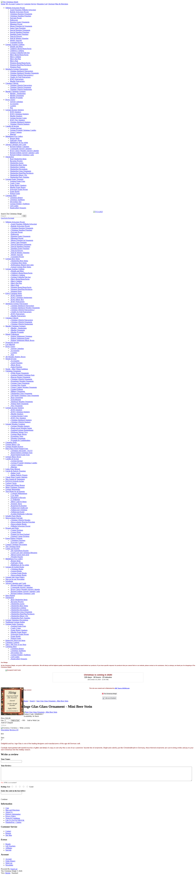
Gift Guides (14, 206)
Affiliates (8, 848)
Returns (8, 833)
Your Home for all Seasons (15, 491)
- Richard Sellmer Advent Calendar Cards (25, 591)
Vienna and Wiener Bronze (15, 485)
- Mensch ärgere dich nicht (19, 555)
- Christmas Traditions (18, 651)
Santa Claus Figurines (18, 28)
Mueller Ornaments (17, 96)
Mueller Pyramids (16, 98)
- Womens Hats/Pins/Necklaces (21, 289)
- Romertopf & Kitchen (18, 506)
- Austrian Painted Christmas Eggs (22, 375)
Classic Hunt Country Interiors (16, 477)
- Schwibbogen (15, 400)
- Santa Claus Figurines (18, 242)
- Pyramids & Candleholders (20, 440)
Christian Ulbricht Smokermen (21, 89)
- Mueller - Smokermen (18, 328)
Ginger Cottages (16, 132)
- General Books (16, 571)
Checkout (51, 4)
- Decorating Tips (16, 653)
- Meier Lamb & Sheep (18, 502)
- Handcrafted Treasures (18, 659)
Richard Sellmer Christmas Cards (22, 155)
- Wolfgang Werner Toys (19, 432)
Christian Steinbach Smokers (20, 122)
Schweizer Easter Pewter (19, 189)
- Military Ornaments (17, 391)
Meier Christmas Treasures (14, 487)
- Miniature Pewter (16, 238)
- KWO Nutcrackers (17, 302)
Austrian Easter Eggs (17, 181)
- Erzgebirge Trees (16, 436)
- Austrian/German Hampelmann (21, 430)
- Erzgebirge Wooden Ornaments (22, 381)
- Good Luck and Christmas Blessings (23, 553)
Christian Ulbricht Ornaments (20, 87)
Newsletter (9, 865)
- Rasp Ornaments (16, 397)
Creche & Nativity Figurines (15, 471)
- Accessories (14, 351)
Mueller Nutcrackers (17, 81)
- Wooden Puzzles (16, 557)
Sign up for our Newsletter (14, 579)
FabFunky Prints (16, 140)
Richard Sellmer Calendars (19, 147)
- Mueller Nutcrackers (18, 316)
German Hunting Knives (14, 446)
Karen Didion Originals (13, 538)
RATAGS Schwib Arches (14, 481)
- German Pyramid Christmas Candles (23, 463)
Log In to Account (7, 218)
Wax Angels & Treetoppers (15, 479)
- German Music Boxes (18, 434)
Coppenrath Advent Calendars (21, 149)
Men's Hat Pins (15, 59)
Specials (8, 850)
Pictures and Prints (12, 528)
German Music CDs (12, 444)
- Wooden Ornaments (17, 438)
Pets (11, 108)
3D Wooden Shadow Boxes (15, 357)
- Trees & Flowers (16, 251)
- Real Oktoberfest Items (18, 600)
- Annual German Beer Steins (20, 267)
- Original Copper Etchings (19, 536)
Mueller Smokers (16, 116)
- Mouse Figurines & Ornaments (21, 240)
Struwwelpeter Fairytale (14, 518)
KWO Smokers (15, 112)
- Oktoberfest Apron (17, 604)
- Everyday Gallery (17, 542)
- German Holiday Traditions (20, 655)
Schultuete (9, 581)
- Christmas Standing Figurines (21, 230)
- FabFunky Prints (16, 563)
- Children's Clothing (17, 275)
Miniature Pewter (16, 24)
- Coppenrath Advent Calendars (21, 587)
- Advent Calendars (17, 349)
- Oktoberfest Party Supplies (20, 618)
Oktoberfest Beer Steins (18, 165)
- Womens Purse (16, 291)
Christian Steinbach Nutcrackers (21, 71)
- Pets (12, 355)
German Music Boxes (13, 457)
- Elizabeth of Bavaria (18, 498)
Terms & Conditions (12, 818)
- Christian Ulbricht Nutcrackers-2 (22, 310)
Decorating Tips (15, 202)
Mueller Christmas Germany (15, 91)
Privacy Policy (10, 816)
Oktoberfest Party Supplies (19, 177)
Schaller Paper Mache (13, 516)
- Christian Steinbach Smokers (21, 420)
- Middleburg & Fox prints (19, 565)
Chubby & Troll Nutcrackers (20, 77)
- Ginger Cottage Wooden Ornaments (23, 387)
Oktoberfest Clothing (17, 167)
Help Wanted (10, 595)
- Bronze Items (15, 561)
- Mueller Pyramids (17, 332)
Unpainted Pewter (16, 42)
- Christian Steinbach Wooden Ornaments (25, 308)
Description (5, 730)
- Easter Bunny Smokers (18, 630)
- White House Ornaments (19, 373)
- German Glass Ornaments (19, 383)
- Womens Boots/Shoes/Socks (20, 287)
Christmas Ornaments (13, 371)
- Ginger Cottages (16, 465)
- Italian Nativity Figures (18, 475)
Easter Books (15, 191)
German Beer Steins (12, 259)
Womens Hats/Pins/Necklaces (20, 65)
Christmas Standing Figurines (20, 16)
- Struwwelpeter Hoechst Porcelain (22, 522)
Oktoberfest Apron (16, 163)
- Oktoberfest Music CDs (19, 616)
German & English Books (14, 567)
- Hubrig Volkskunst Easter (19, 338)
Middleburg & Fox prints (19, 142)
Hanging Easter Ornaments (19, 22)
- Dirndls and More (17, 271)
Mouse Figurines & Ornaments (21, 26)
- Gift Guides (14, 657)
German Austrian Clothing (14, 44)
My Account (10, 4)
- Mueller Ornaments (17, 330)
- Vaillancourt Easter (17, 512)
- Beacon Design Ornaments (20, 377)
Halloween (14, 20)
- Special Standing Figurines (20, 246)
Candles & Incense (12, 126)
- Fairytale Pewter (16, 232)
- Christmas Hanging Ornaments (21, 228)
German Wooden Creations (15, 424)
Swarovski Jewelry (12, 342)
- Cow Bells (14, 495)
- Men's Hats (14, 285)
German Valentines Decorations (16, 620)
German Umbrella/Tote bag (20, 53)
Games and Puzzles (12, 549)
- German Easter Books (18, 573)
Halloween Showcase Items (15, 640)
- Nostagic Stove (16, 504)
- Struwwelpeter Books (18, 524)
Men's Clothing (15, 57)
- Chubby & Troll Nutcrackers (21, 312)
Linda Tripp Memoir (12, 469)
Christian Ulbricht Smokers (19, 124)
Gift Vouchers (10, 846)
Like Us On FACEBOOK (14, 820)
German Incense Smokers (14, 110)
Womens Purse (15, 67)
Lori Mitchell (10, 344)
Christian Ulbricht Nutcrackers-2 (21, 75)
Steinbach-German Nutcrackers (16, 69)
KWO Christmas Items (13, 293)
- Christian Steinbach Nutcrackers (22, 306)
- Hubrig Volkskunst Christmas (21, 336)
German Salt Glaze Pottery (15, 577)
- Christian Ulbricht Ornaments (21, 322)
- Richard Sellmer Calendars (20, 585)
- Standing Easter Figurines (19, 248)
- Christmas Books (16, 569)
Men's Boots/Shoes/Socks (19, 55)
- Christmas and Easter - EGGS (21, 451)
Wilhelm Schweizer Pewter (15, 8)
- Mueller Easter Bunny (18, 632)
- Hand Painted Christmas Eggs (21, 453)
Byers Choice (10, 100)
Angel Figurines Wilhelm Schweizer (23, 10)
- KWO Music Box (17, 300)
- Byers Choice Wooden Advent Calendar (25, 589)
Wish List (8, 863)
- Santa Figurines (16, 367)
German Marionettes (12, 489)
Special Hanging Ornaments (20, 30)
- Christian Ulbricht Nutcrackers (21, 320)
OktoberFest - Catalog (13, 822)
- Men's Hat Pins (16, 283)
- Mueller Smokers (16, 414)
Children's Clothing (17, 51)
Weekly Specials (16, 40)
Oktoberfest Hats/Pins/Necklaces (21, 173)
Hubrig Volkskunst (12, 334)
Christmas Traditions (17, 200)
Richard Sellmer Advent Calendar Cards (24, 153)
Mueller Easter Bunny (18, 187)
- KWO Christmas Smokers (20, 412)
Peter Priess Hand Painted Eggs (16, 449)
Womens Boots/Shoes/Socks (20, 63)
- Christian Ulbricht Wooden (20, 520)
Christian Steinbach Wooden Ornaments (24, 73)
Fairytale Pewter (16, 18)
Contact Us (19, 4)
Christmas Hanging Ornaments (21, 14)
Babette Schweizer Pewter (19, 12)
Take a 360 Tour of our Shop (15, 644)
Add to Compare (7, 723)
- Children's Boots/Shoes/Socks (21, 273)
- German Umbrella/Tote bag (20, 277)
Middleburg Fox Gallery (14, 136)
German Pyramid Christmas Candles (23, 130)
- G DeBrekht (15, 500)
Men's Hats (14, 61)
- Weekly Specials (16, 255)
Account (8, 859)
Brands (8, 844)
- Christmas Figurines (17, 540)
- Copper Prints (15, 532)
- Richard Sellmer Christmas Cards (22, 593)
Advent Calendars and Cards (15, 144)
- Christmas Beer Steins (18, 263)
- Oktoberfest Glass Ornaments (21, 393)
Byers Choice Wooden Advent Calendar (24, 151)
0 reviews (14, 728)
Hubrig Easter (15, 193)
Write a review (25, 728)
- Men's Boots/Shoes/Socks (19, 279)
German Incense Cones (18, 118)
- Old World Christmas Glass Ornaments (24, 395)
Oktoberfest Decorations (18, 169)
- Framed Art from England (19, 534)
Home (3, 4)
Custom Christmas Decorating (16, 544)
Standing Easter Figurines (19, 34)
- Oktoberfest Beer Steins (19, 261)
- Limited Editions (16, 389)
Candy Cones (15, 183)
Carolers (13, 106)
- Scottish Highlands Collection (21, 514)
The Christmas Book (12, 546)
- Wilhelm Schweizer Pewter (20, 526)
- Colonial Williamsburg (18, 493)
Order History (10, 861)
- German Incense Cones (19, 416)
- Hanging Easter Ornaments (20, 236)
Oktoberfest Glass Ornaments (20, 171)
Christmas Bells (11, 442)
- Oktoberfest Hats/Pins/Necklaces (22, 614)
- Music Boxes (15, 365)
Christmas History (16, 198)
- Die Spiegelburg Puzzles (19, 551)
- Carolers (13, 353)
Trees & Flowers (16, 36)
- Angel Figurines (16, 363)
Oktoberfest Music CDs (18, 175)
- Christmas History (17, 649)
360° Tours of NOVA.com (122, 688)
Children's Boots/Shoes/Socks (20, 49)
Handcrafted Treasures (18, 208)
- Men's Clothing (16, 281)
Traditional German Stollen (15, 622)
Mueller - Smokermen (18, 93)
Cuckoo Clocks (11, 483)
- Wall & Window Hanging (19, 253)
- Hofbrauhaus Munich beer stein (22, 265)
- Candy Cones (15, 628)
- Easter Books (15, 636)
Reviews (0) (14, 730)
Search (32, 701)
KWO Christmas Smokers (19, 114)
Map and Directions (12, 810)
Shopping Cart (42, 4)
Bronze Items (15, 138)
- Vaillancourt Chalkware (19, 508)
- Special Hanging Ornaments (20, 244)
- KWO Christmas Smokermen (21, 297)
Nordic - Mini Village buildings (16, 369)
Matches (13, 134)
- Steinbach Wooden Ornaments (21, 402)
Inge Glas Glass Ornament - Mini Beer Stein (52, 701)
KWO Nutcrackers (16, 79)
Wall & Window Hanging (19, 38)
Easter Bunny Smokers (18, 185)
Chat (7, 808)
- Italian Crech (15, 473)
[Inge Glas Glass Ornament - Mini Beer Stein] (40, 712)
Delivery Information (13, 814)
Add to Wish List (33, 720)
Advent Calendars (16, 102)
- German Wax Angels (18, 385)
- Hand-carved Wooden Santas (21, 428)
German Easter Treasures (14, 179)
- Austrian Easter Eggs (18, 626)
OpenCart (13, 869)
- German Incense (16, 461)
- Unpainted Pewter (17, 257)
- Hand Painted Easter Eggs (20, 455)
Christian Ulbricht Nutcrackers (21, 85)
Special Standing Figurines (19, 32)
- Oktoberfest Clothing (18, 608)
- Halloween (14, 234)
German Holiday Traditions (20, 204)
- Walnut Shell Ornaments (19, 404)
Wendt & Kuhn (10, 359)
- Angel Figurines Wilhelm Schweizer (23, 224)
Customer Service (30, 4)
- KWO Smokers (16, 295)
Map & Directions (61, 4)
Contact (8, 831)
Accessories (14, 104)
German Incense (16, 128)
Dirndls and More (16, 47)
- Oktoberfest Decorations (19, 610)
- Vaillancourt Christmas (18, 510)
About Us (8, 812)
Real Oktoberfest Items (18, 159)
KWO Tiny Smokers (17, 120)
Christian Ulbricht (11, 83)
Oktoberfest (9, 157)
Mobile (7, 873)
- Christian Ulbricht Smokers (20, 422)
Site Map (8, 835)
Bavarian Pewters (16, 161)
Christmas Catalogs (12, 642)
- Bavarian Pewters (17, 602)
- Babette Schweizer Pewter (20, 226)
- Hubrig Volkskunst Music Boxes (22, 340)
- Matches (13, 467)
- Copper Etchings (16, 530)
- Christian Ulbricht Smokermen (21, 324)
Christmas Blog (11, 196)
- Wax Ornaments (16, 406)
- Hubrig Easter (15, 638)
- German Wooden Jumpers (20, 426)
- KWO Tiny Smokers (18, 418)
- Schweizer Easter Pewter (19, 634)
